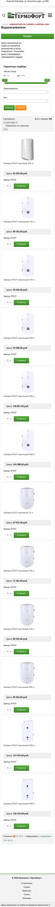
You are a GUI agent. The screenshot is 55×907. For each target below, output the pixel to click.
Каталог (5, 24)
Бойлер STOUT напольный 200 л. (19, 338)
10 (9, 841)
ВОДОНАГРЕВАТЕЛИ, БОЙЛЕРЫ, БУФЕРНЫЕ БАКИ (29, 24)
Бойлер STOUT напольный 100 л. (19, 222)
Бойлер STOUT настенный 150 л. (19, 629)
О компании (26, 883)
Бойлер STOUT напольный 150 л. (19, 280)
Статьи (27, 895)
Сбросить (21, 108)
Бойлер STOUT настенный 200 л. (19, 687)
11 (12, 841)
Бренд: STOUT (10, 180)
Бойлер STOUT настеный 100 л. (19, 163)
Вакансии (26, 891)
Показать (9, 108)
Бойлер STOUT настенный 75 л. (19, 513)
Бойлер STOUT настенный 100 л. (19, 571)
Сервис (27, 887)
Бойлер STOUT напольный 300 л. (19, 396)
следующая (45, 836)
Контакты (27, 898)
